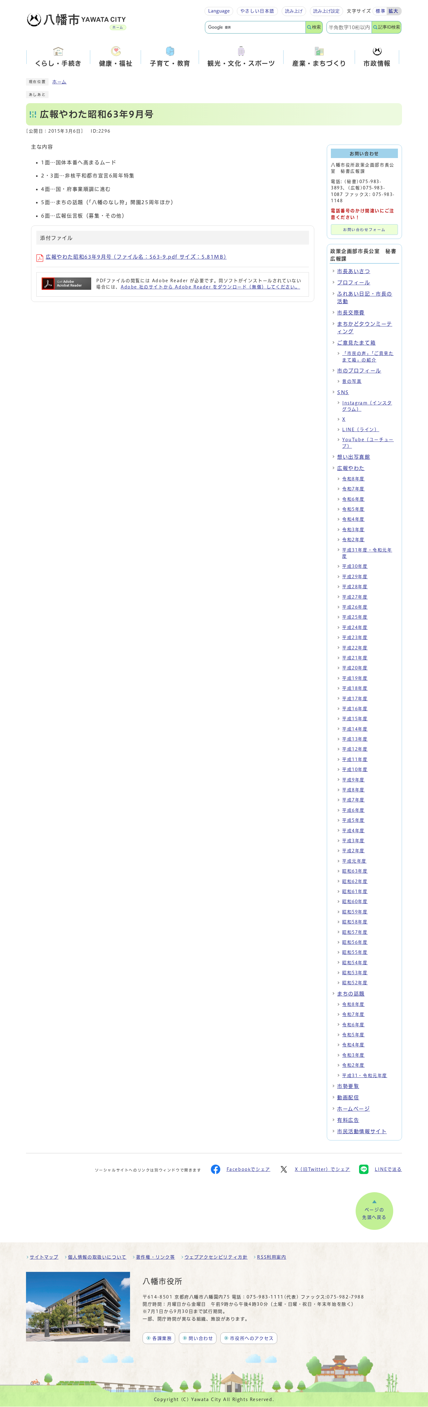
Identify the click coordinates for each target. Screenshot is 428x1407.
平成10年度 (355, 769)
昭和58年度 (355, 922)
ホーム (59, 82)
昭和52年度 (355, 983)
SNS (343, 392)
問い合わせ (201, 1338)
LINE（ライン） (360, 429)
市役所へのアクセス (252, 1338)
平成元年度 (354, 861)
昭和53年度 (355, 973)
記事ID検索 (389, 27)
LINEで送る (388, 1169)
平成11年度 (355, 759)
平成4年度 (353, 830)
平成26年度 (355, 607)
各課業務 (162, 1338)
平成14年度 (355, 729)
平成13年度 (355, 739)
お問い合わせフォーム (364, 229)
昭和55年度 (355, 952)
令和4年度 (353, 519)
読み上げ (294, 10)
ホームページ (353, 1108)
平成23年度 (355, 637)
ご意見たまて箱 (356, 342)
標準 (380, 11)
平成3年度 (353, 840)
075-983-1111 (265, 1297)
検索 (316, 27)
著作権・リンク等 (155, 1257)
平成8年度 (353, 790)
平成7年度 (353, 800)
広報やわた (351, 468)
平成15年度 (355, 719)
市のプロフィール (359, 370)
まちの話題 (351, 993)
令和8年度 (353, 479)
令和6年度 (353, 499)
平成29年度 (355, 576)
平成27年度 (355, 597)
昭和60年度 (355, 901)
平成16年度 (355, 708)
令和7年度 (353, 489)
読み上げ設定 (326, 10)
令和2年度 (353, 539)
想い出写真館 (353, 456)
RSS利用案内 (271, 1257)
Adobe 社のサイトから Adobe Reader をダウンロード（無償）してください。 (210, 287)
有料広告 (348, 1120)
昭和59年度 (355, 912)
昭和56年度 (355, 942)
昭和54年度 (355, 962)
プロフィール (353, 282)
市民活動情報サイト (362, 1131)
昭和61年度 (355, 891)
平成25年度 (355, 617)
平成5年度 (353, 820)
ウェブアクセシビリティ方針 (216, 1257)
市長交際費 (351, 312)
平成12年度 (355, 749)
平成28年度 (355, 586)
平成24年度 (355, 627)
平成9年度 (353, 780)
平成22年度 (355, 648)
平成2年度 (353, 851)
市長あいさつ (353, 271)
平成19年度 (355, 678)
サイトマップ (44, 1257)
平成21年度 (355, 658)
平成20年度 (355, 668)
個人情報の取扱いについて (97, 1257)
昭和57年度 (355, 932)
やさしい (257, 11)
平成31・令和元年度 (364, 1075)
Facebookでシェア (248, 1169)
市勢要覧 (348, 1086)
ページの (374, 1213)
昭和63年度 (355, 871)
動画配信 (348, 1097)
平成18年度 (355, 688)
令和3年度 (353, 529)
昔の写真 (352, 381)
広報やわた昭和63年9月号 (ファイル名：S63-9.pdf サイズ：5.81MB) (136, 256)
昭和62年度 (355, 881)
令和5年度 (353, 509)
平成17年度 (355, 698)
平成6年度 (353, 810)
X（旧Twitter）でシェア (322, 1169)
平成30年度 (355, 566)
